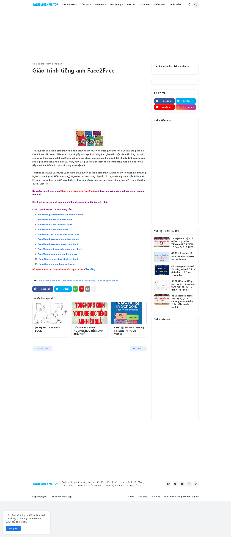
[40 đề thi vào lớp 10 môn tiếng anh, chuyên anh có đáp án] (162, 257)
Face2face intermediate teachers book (58, 244)
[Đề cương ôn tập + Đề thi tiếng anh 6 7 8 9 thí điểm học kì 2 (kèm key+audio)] (162, 270)
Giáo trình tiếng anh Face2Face (78, 280)
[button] (189, 5)
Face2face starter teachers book (55, 224)
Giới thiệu (143, 496)
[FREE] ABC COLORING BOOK (47, 329)
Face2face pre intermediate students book (60, 214)
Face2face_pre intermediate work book (58, 234)
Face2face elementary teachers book (57, 254)
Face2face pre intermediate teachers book (60, 249)
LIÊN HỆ (10, 521)
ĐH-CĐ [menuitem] (131, 4)
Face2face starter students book (55, 219)
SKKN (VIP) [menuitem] (69, 4)
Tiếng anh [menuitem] (159, 4)
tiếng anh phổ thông (107, 280)
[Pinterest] (81, 289)
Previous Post (43, 348)
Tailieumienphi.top (62, 496)
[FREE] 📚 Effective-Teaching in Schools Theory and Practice (128, 330)
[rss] (196, 484)
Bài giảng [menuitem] (115, 4)
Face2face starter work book (53, 229)
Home (35, 64)
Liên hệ (156, 496)
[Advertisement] (115, 36)
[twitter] (175, 484)
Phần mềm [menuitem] (176, 4)
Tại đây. (90, 269)
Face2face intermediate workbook (57, 264)
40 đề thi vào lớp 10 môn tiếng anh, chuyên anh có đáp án (183, 256)
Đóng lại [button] (13, 528)
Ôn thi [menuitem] (85, 4)
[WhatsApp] (75, 289)
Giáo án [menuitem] (99, 4)
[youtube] (182, 484)
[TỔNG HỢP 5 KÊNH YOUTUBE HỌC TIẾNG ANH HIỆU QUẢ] (89, 313)
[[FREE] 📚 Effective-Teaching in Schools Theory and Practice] (129, 313)
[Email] (87, 289)
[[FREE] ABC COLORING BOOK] (50, 313)
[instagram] (189, 484)
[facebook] (168, 484)
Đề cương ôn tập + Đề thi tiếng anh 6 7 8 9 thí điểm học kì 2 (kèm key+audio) (183, 271)
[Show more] (93, 289)
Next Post (137, 348)
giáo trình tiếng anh (51, 64)
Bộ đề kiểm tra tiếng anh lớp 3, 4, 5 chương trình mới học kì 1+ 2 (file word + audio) (183, 285)
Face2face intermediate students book (58, 239)
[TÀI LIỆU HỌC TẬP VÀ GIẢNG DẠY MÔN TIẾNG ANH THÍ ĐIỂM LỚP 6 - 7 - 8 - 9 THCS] (162, 242)
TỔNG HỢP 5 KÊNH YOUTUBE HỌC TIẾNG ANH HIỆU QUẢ (88, 330)
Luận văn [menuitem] (144, 4)
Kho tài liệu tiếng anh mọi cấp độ (181, 496)
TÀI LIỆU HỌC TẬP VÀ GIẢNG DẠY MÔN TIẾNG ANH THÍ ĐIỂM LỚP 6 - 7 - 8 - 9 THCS (182, 243)
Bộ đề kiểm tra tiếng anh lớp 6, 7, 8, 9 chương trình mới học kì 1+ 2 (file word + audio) (182, 301)
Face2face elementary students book (59, 259)
